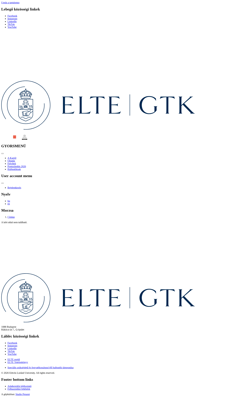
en (9, 203)
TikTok (11, 24)
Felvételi (12, 163)
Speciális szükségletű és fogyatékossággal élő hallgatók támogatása (41, 367)
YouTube (12, 27)
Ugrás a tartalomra (10, 2)
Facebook (12, 16)
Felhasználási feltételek (19, 389)
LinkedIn (12, 21)
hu (9, 201)
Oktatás (11, 160)
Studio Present (22, 394)
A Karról (12, 158)
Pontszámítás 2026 (17, 166)
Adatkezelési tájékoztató (19, 386)
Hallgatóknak (14, 169)
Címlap (11, 217)
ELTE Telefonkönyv (18, 362)
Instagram (12, 18)
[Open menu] (2, 153)
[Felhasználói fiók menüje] (2, 183)
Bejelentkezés (14, 187)
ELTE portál (14, 359)
